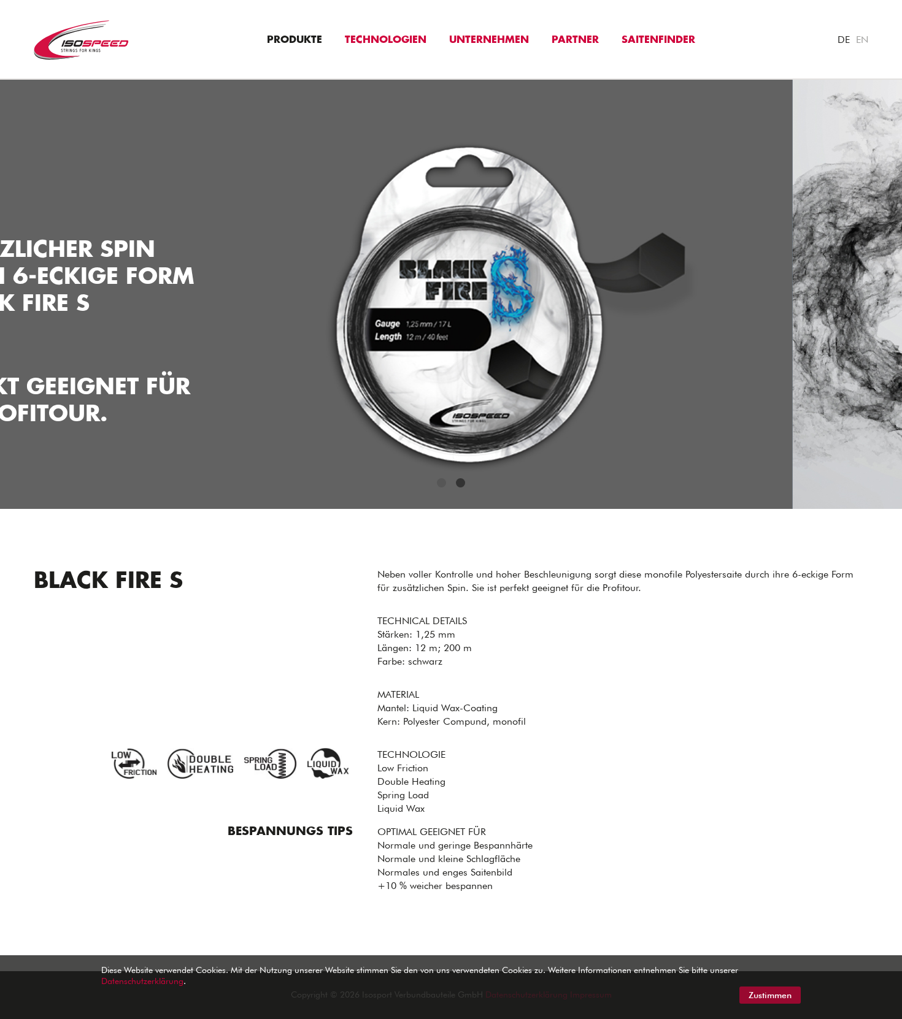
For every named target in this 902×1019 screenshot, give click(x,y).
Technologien (385, 40)
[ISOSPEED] (81, 39)
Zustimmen (770, 995)
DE (844, 39)
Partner (575, 40)
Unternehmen (489, 40)
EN (862, 39)
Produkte (294, 40)
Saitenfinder (658, 40)
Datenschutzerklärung (142, 981)
